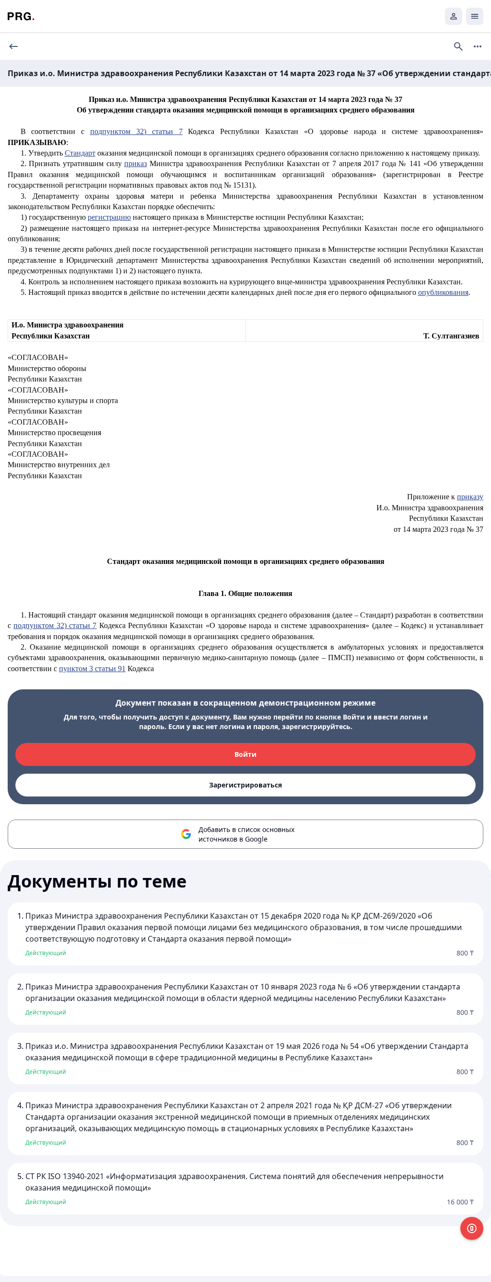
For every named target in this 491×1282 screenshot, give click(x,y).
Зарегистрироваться (245, 784)
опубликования (443, 292)
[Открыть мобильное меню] (474, 16)
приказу (470, 497)
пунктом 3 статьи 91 (92, 668)
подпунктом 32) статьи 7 (136, 131)
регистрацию (109, 217)
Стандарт (80, 153)
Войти (245, 754)
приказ (135, 163)
